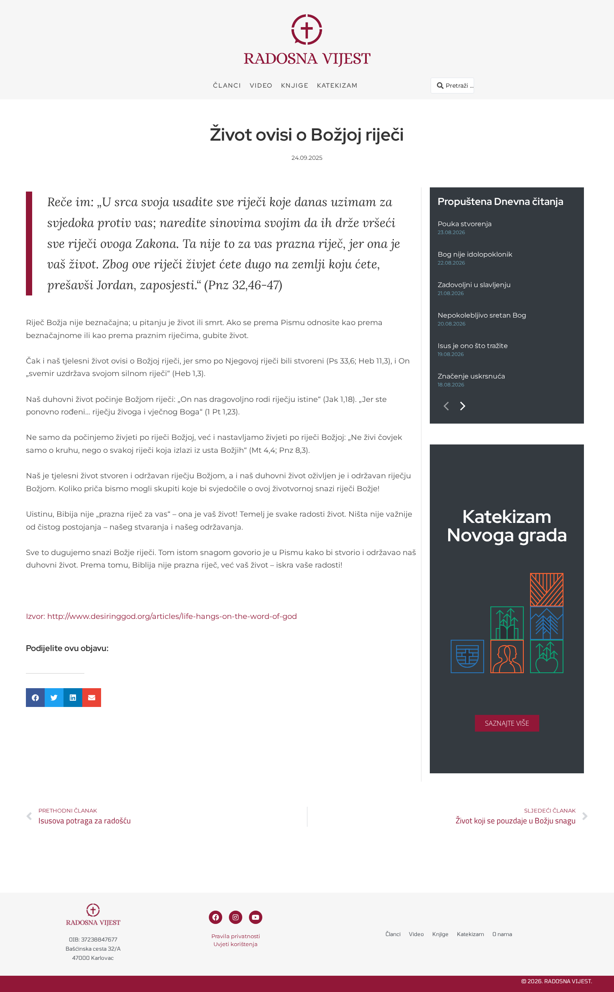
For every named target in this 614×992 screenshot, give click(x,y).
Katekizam (337, 85)
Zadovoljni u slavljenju (474, 285)
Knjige (295, 85)
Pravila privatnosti (235, 936)
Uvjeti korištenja (235, 944)
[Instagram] (235, 917)
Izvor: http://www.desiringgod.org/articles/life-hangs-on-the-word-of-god (161, 616)
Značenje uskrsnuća (471, 376)
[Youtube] (255, 917)
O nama (502, 934)
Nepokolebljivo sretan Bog (482, 315)
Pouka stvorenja (465, 224)
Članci (227, 85)
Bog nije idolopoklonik (475, 254)
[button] (35, 697)
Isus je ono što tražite (473, 346)
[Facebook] (215, 917)
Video (261, 85)
